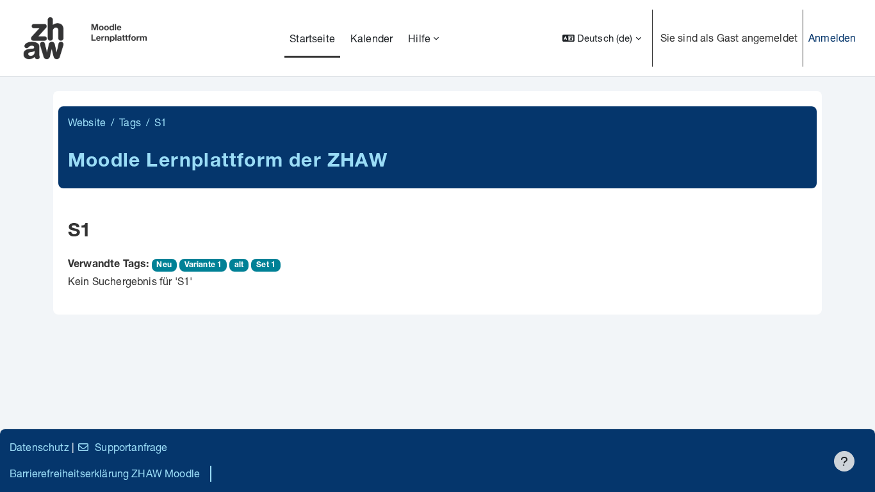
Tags (130, 122)
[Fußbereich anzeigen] (844, 461)
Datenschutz (39, 447)
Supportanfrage (131, 447)
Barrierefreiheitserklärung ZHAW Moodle (105, 473)
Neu (163, 265)
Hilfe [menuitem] (419, 38)
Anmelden (832, 37)
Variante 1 (203, 265)
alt (238, 265)
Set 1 (265, 265)
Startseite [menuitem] (312, 38)
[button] (602, 38)
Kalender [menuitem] (371, 38)
